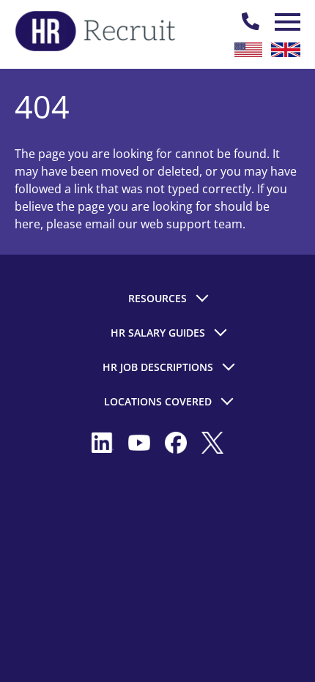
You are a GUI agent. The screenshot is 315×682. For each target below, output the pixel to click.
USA (248, 49)
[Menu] (286, 22)
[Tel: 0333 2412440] (250, 22)
